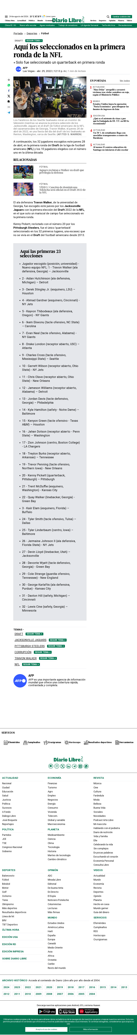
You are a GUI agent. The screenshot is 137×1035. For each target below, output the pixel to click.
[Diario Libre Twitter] (62, 766)
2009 (38, 993)
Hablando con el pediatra (107, 828)
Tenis (5, 900)
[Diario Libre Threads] (80, 766)
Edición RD (9, 944)
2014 (113, 987)
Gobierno (7, 851)
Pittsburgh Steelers (30, 646)
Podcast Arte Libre (103, 820)
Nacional (6, 783)
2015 (103, 987)
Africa (51, 955)
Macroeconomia (56, 824)
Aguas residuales (47, 25)
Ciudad (5, 787)
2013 (124, 987)
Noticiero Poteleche (58, 900)
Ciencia (52, 839)
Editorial (52, 884)
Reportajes (8, 824)
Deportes (102, 21)
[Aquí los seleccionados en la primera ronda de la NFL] (8, 85)
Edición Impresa (13, 951)
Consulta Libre (101, 865)
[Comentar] (8, 101)
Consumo (53, 807)
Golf (4, 892)
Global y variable (56, 820)
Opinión (112, 21)
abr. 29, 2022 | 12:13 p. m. (51, 71)
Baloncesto (8, 875)
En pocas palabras (103, 852)
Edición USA (99, 116)
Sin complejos (101, 848)
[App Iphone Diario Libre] (67, 1011)
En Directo (53, 892)
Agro (50, 791)
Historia (52, 851)
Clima (51, 843)
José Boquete (9, 820)
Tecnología (54, 847)
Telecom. (53, 816)
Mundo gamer (101, 908)
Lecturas (52, 908)
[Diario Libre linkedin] (68, 766)
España (52, 935)
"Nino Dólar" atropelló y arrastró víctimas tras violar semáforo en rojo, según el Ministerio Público (111, 92)
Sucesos (7, 807)
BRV (4, 920)
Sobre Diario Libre (14, 958)
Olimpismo (8, 904)
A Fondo (6, 812)
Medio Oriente (55, 947)
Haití (50, 931)
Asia (50, 951)
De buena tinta (55, 888)
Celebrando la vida (103, 844)
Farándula (99, 795)
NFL (17, 664)
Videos (129, 21)
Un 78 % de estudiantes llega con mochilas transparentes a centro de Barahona (110, 135)
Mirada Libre (54, 879)
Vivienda (52, 812)
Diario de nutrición (103, 832)
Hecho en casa (101, 904)
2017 (81, 987)
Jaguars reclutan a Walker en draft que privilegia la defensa (61, 171)
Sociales (98, 812)
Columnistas (54, 904)
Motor (5, 888)
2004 (92, 993)
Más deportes (9, 908)
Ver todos (125, 80)
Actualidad (21, 21)
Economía (49, 21)
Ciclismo (6, 896)
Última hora (10, 929)
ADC (50, 875)
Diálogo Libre (9, 816)
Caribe (51, 964)
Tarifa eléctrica (108, 25)
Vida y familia (101, 836)
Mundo (40, 21)
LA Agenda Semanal (89, 25)
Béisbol (6, 884)
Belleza (97, 803)
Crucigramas (100, 939)
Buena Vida (99, 807)
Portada (18, 33)
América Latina (56, 927)
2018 (71, 987)
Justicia (6, 799)
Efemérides (100, 923)
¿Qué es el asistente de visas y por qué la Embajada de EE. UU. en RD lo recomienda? (111, 121)
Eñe (95, 840)
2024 (6, 987)
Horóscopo (99, 935)
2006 (71, 993)
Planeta (121, 21)
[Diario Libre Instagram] (56, 766)
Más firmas (54, 912)
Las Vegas (29, 71)
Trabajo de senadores (67, 25)
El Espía (52, 896)
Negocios (53, 799)
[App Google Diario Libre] (47, 1011)
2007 (60, 993)
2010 (28, 993)
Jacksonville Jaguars (30, 640)
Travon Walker (26, 658)
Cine (96, 787)
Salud (5, 795)
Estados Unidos (56, 923)
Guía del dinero (101, 912)
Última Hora (10, 21)
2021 (38, 987)
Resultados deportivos (14, 912)
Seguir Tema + (34, 40)
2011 (17, 993)
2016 (92, 987)
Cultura (97, 791)
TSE (4, 843)
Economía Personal (104, 861)
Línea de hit (8, 916)
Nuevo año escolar (28, 25)
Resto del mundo (57, 968)
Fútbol (43, 166)
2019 (60, 987)
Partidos (6, 835)
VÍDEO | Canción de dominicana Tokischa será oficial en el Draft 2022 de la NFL (62, 190)
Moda (97, 799)
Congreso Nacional (12, 847)
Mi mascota (100, 824)
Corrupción (23, 652)
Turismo (52, 787)
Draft (19, 634)
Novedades (100, 816)
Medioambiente (56, 835)
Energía (52, 803)
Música (97, 783)
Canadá (52, 943)
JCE (4, 839)
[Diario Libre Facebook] (50, 766)
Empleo (52, 795)
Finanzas (52, 783)
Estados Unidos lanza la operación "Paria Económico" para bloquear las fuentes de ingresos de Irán (111, 106)
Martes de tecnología (59, 855)
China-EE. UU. (10, 25)
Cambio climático (57, 859)
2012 (6, 993)
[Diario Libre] (68, 19)
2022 (28, 987)
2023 (17, 987)
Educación (7, 791)
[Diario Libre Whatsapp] (86, 766)
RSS (96, 931)
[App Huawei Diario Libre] (88, 1011)
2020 (49, 987)
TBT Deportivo (10, 924)
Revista (93, 21)
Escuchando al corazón (106, 856)
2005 (81, 993)
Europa (51, 939)
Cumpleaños (100, 927)
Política (32, 21)
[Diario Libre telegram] (74, 766)
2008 (49, 993)
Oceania (52, 960)
